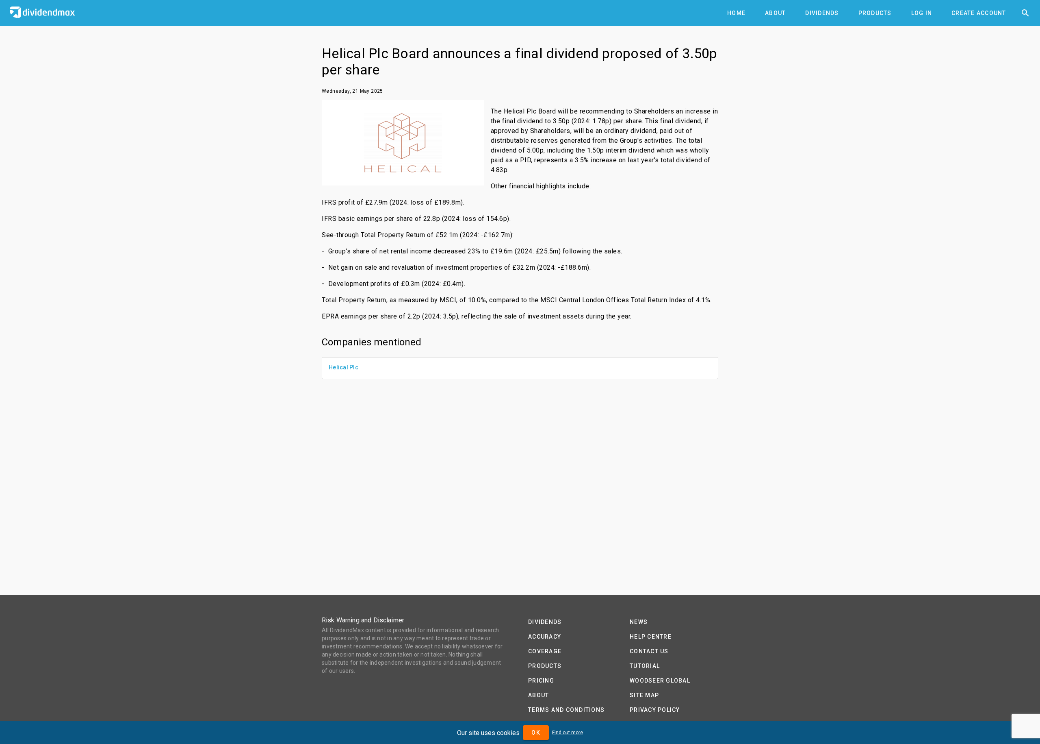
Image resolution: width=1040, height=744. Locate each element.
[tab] (736, 13)
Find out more (567, 732)
